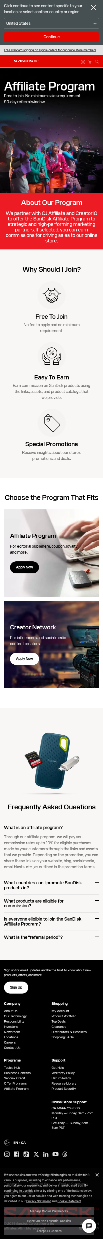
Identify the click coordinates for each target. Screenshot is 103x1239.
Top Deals (59, 1021)
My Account (60, 1011)
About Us (11, 1011)
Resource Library (64, 1083)
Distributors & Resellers (69, 1032)
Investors (11, 1027)
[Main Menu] (7, 61)
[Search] (97, 61)
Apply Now (24, 567)
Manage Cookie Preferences (49, 1211)
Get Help (58, 1068)
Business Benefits (17, 1073)
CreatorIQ (87, 213)
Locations (11, 1037)
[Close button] (93, 8)
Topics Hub (12, 1068)
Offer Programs (15, 1083)
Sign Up (16, 987)
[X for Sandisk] (36, 1154)
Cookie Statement (69, 1201)
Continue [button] (52, 36)
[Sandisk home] (26, 61)
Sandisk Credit (14, 1078)
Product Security (64, 1089)
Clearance (59, 1027)
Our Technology (15, 1016)
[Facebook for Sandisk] (16, 1154)
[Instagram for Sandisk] (7, 1154)
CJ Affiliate (53, 213)
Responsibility (14, 1021)
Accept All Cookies (49, 1231)
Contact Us (12, 1048)
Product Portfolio (64, 1016)
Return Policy (61, 1078)
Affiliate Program (16, 1089)
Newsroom (12, 1032)
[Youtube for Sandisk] (55, 1154)
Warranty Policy (63, 1073)
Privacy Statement (38, 1201)
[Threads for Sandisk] (64, 1155)
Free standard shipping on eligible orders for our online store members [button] (50, 50)
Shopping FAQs (63, 1037)
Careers (10, 1042)
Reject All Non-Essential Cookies (49, 1221)
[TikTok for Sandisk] (26, 1154)
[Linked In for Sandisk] (45, 1154)
